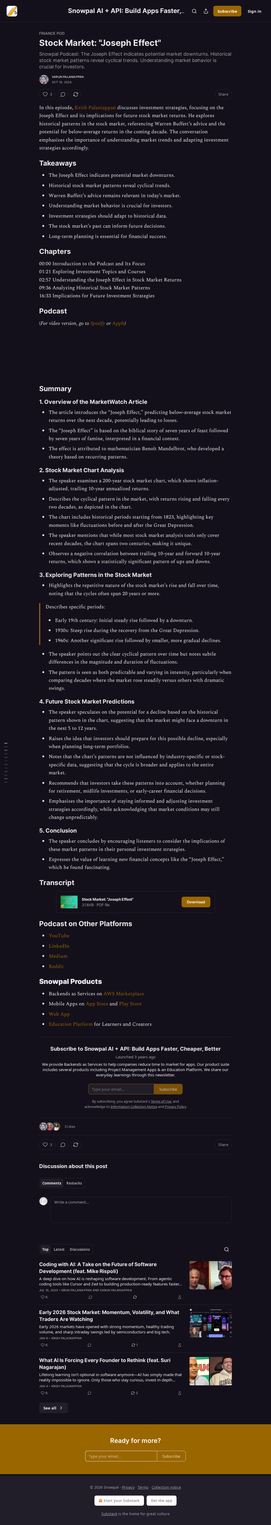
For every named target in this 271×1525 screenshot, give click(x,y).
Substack (109, 1513)
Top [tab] (45, 1249)
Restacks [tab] (74, 1183)
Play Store (130, 1004)
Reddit (56, 966)
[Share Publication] (206, 11)
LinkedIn (59, 946)
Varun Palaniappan (68, 77)
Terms (143, 1487)
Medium (58, 956)
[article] (135, 1280)
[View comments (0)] (63, 94)
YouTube (59, 936)
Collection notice (166, 1487)
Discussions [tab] (80, 1249)
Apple (118, 323)
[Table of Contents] (6, 762)
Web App (59, 1014)
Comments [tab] (51, 1183)
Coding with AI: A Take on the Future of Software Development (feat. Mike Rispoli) (98, 1267)
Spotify (98, 323)
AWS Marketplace (123, 994)
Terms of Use (161, 1101)
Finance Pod (52, 33)
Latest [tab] (59, 1249)
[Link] (32, 163)
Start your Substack (121, 1500)
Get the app (161, 1500)
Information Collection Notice (134, 1106)
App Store (97, 1004)
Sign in (254, 11)
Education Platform (71, 1024)
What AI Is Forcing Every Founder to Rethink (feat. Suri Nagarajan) (104, 1363)
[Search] (194, 11)
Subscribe (227, 11)
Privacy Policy (175, 1106)
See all (49, 1408)
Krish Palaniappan (95, 108)
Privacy (128, 1487)
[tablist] (62, 1183)
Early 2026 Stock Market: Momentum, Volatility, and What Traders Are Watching (109, 1315)
